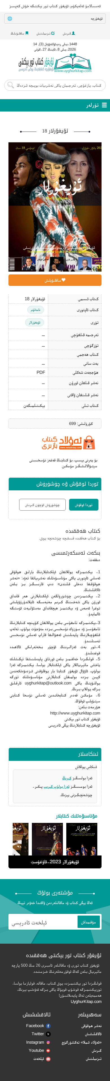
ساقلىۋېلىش (53, 280)
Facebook (35, 1025)
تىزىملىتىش (44, 33)
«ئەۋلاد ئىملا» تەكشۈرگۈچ (82, 1042)
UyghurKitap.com (86, 1001)
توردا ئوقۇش (84, 504)
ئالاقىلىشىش (93, 1033)
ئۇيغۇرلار (34, 322)
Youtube (36, 1050)
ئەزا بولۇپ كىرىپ (56, 786)
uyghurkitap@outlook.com (48, 683)
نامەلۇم (35, 310)
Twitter (38, 1033)
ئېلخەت (39, 1058)
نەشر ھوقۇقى (92, 1025)
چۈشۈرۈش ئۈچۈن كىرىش (42, 504)
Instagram (35, 1042)
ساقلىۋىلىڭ (18, 33)
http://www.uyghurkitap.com (75, 713)
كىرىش (67, 33)
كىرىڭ (66, 777)
